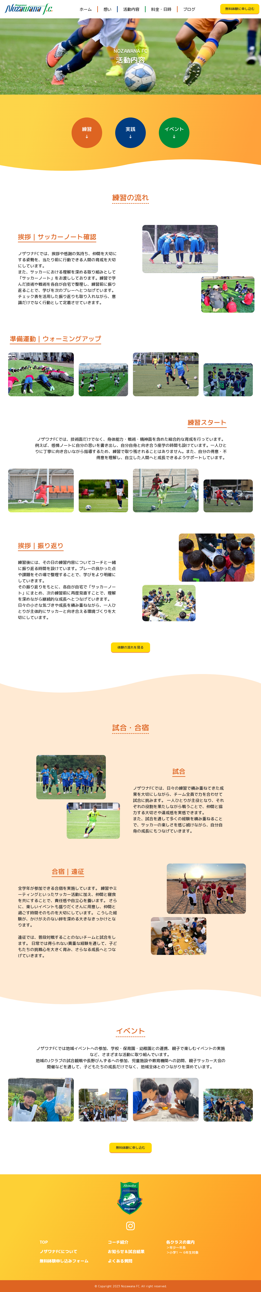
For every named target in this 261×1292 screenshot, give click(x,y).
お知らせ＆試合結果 (126, 1251)
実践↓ (130, 133)
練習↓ (87, 133)
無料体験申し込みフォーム (64, 1261)
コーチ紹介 (118, 1242)
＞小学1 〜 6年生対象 (182, 1252)
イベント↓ (174, 133)
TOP (44, 1242)
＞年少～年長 (176, 1247)
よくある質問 (120, 1261)
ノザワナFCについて (58, 1251)
